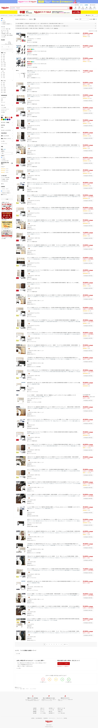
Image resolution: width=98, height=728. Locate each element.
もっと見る (19, 668)
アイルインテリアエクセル (33, 391)
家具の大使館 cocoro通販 (32, 191)
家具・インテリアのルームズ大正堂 (34, 402)
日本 (2, 100)
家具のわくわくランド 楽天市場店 (34, 366)
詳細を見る (56, 28)
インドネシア (3, 97)
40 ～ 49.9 (3, 54)
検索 (7, 49)
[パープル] (9, 119)
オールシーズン (4, 143)
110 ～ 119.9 (3, 64)
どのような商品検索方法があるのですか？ (25, 664)
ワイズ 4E (18, 653)
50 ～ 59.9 (3, 56)
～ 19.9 (2, 71)
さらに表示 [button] (3, 36)
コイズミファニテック (5, 109)
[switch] (12, 163)
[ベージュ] (7, 117)
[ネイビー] (7, 119)
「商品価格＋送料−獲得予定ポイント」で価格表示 (24, 19)
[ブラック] (2, 117)
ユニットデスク (33, 688)
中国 (2, 99)
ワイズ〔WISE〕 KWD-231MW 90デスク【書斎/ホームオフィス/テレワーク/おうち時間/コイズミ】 (51, 395)
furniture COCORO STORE (33, 428)
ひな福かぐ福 (30, 627)
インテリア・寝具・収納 (19, 688)
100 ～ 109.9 (3, 62)
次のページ (66, 644)
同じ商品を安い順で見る (88, 88)
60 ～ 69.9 (3, 84)
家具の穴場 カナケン (32, 154)
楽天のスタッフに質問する (63, 663)
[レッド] (11, 117)
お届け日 (2, 155)
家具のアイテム (31, 490)
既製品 (2, 127)
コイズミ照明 (3, 107)
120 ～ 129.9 (3, 66)
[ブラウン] (6, 117)
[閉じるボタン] (95, 23)
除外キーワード (4, 194)
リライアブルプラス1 (32, 204)
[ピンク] (9, 117)
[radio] (1, 20)
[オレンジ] (2, 119)
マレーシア (3, 102)
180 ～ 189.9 (3, 92)
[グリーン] (4, 119)
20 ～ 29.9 (3, 72)
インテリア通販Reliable (32, 91)
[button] (93, 5)
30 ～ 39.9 (3, 82)
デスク (27, 688)
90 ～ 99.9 (3, 61)
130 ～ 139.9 (3, 89)
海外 (5, 149)
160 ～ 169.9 (3, 90)
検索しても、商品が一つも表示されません (25, 666)
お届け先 (2, 151)
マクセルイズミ (4, 110)
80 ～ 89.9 (3, 59)
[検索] (71, 8)
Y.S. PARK (3, 112)
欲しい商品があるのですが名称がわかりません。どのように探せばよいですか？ (32, 662)
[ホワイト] (4, 117)
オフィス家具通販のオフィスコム (34, 77)
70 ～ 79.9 (3, 58)
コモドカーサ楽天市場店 (32, 42)
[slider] (1, 44)
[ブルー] (6, 119)
